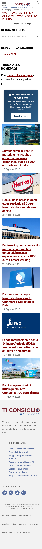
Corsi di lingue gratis (19, 469)
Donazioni (26, 532)
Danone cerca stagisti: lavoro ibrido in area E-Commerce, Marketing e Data (18, 300)
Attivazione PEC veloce (20, 465)
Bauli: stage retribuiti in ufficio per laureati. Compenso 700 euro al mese (21, 389)
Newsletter (6, 524)
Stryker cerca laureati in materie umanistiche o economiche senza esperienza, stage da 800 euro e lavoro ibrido (18, 158)
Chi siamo (5, 516)
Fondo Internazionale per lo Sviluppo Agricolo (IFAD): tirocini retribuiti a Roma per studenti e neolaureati (20, 345)
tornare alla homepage (20, 75)
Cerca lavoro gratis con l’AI (21, 462)
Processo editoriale (25, 516)
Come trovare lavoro (18, 472)
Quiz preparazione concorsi (22, 448)
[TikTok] (17, 492)
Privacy (14, 524)
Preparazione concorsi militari (23, 475)
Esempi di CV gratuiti (19, 452)
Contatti (13, 516)
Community (22, 524)
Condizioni (17, 532)
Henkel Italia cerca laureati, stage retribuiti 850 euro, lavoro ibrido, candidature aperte (20, 205)
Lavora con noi (7, 532)
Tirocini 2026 (9, 54)
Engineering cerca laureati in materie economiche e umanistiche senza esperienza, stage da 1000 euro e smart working (21, 253)
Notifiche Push (33, 524)
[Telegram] (23, 492)
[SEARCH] (38, 3)
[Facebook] (4, 492)
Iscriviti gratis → (21, 116)
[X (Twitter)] (11, 492)
